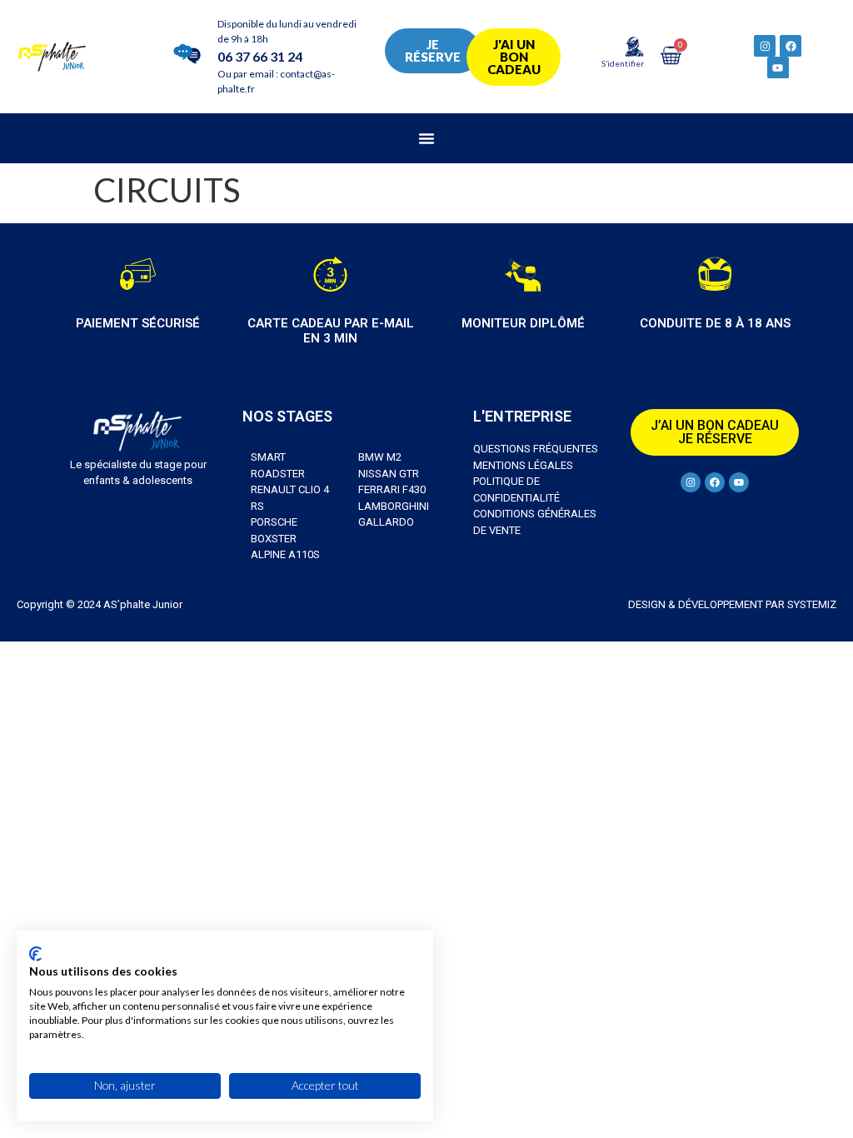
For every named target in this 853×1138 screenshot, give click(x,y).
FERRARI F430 (392, 489)
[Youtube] (778, 67)
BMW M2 (380, 457)
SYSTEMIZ (810, 604)
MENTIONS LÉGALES (523, 465)
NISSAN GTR (388, 473)
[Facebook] (790, 46)
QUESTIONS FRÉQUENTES (535, 448)
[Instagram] (765, 46)
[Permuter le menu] (426, 138)
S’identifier (622, 63)
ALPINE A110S (285, 554)
